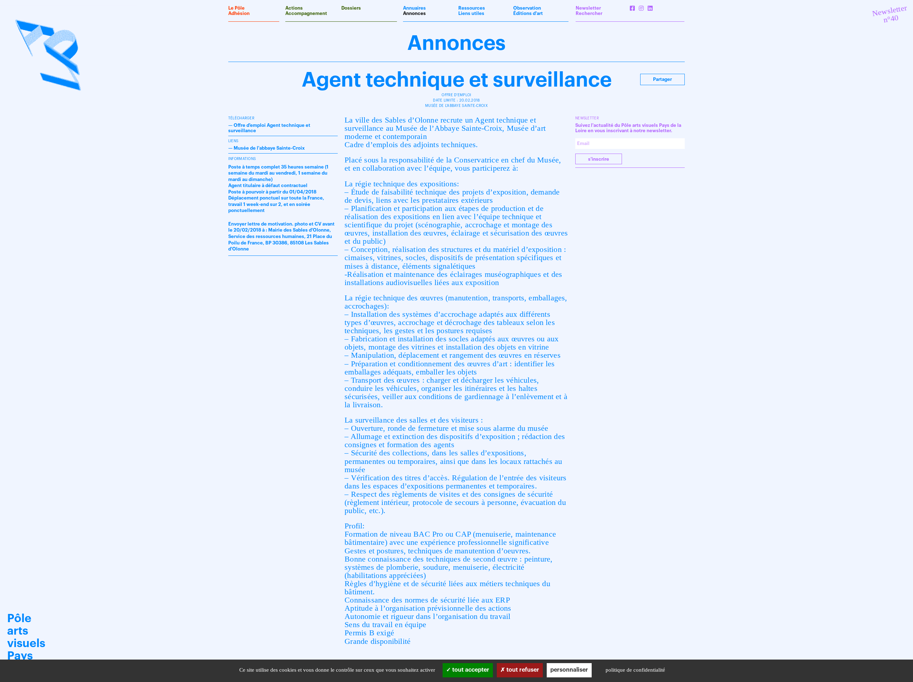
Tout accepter (470, 670)
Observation (527, 8)
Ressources (471, 8)
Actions (294, 8)
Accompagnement (306, 13)
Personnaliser (569, 670)
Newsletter (588, 8)
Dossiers (351, 8)
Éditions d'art (528, 13)
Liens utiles (471, 13)
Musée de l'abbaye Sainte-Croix (269, 148)
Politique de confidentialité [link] (635, 670)
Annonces (414, 13)
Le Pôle (236, 8)
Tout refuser (522, 670)
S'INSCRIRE (598, 159)
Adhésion (239, 13)
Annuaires (414, 8)
